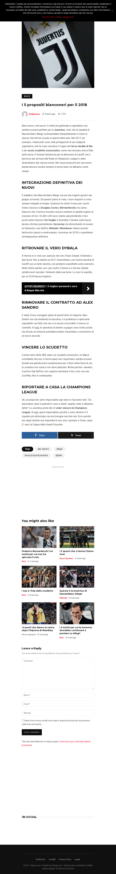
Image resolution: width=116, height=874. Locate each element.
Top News (68, 558)
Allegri (59, 449)
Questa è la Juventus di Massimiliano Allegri (73, 592)
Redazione (34, 114)
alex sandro (43, 449)
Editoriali (63, 598)
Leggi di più (68, 17)
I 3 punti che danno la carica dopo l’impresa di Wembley (38, 629)
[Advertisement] (58, 490)
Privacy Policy (65, 859)
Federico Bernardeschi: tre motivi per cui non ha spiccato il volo (37, 554)
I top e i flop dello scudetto (37, 590)
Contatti (52, 859)
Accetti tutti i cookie (51, 17)
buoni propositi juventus (36, 455)
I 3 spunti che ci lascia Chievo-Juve (77, 553)
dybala (59, 455)
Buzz (27, 96)
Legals (77, 859)
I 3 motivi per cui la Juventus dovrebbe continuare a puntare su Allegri (76, 630)
